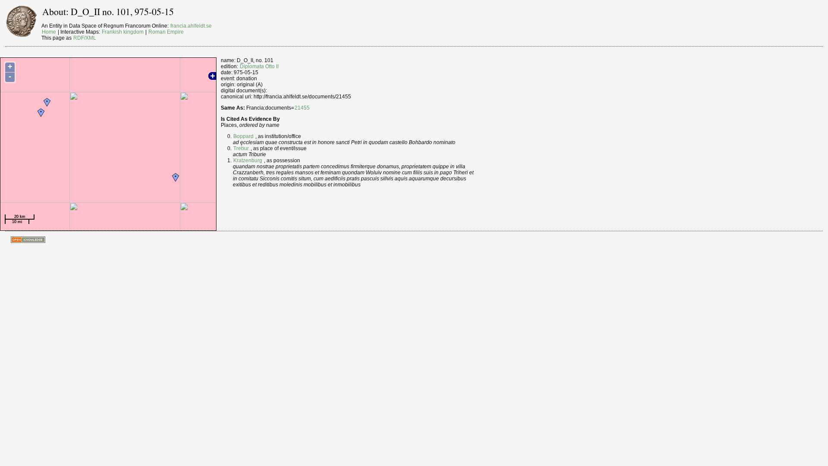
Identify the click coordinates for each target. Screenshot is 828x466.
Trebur (241, 148)
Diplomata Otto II (259, 66)
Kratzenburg (247, 160)
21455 (302, 108)
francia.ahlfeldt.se (191, 26)
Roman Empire (166, 32)
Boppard (243, 136)
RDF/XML (84, 38)
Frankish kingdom (123, 32)
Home (49, 32)
